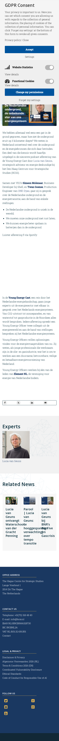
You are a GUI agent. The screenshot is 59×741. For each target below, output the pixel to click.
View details (12, 74)
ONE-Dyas (23, 190)
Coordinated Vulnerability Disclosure (22, 669)
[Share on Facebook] (5, 402)
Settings (29, 57)
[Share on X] (18, 402)
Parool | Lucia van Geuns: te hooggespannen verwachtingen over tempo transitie (35, 526)
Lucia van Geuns (42, 160)
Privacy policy (13, 40)
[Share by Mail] (45, 402)
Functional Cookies (23, 81)
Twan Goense (35, 186)
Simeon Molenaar (33, 183)
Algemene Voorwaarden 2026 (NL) (20, 661)
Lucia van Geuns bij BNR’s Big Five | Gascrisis (48, 522)
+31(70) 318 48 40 (23, 615)
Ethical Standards (11, 673)
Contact (6, 635)
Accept (29, 49)
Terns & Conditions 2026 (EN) (18, 665)
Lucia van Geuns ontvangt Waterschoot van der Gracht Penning (15, 522)
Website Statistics (22, 67)
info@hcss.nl (17, 619)
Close (26, 40)
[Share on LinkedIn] (32, 402)
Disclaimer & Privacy (13, 657)
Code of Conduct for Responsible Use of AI (24, 677)
